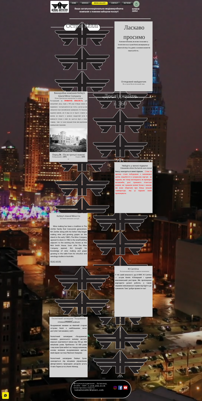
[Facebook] (120, 388)
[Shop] (136, 4)
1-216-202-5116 (96, 386)
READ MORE (55, 261)
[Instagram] (115, 388)
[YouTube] (125, 388)
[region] (68, 95)
